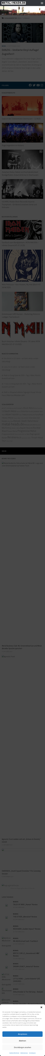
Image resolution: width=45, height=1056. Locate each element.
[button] (41, 1007)
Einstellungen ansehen (22, 1047)
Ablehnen (22, 1041)
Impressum (32, 1053)
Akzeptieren (22, 1034)
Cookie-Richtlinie (14, 1053)
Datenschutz (24, 1053)
